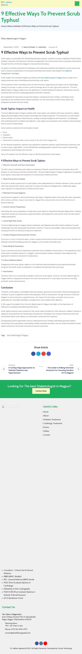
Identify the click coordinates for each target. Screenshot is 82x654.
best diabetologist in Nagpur (51, 78)
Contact (47, 435)
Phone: (16, 629)
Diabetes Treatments (52, 419)
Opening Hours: (11, 623)
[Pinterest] (43, 354)
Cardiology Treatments (53, 423)
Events (46, 427)
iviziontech (42, 47)
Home (3, 26)
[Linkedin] (49, 354)
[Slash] (41, 366)
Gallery (46, 431)
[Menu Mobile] (77, 3)
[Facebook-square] (37, 643)
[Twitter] (38, 354)
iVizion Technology (65, 648)
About (46, 416)
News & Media (14, 26)
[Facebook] (33, 354)
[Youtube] (45, 643)
